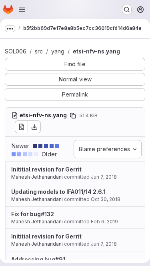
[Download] (34, 126)
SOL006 (15, 51)
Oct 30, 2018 (105, 199)
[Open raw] (21, 126)
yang (57, 51)
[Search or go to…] (127, 9)
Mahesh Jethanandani (37, 177)
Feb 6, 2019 (104, 222)
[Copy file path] (73, 115)
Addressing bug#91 (38, 259)
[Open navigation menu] (22, 9)
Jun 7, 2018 (104, 177)
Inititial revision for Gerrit (46, 169)
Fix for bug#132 (32, 214)
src (39, 51)
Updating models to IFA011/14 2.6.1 (58, 191)
